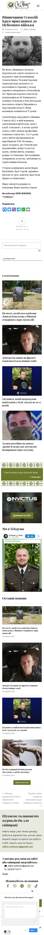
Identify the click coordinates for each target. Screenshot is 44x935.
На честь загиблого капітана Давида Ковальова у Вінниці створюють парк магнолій (19, 316)
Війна (25, 29)
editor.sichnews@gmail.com (21, 866)
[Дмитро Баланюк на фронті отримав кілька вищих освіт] (22, 662)
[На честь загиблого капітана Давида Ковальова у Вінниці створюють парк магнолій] (22, 615)
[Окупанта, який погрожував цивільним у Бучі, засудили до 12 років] (22, 711)
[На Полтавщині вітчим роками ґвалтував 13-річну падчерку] (22, 752)
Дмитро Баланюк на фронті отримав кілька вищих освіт (19, 359)
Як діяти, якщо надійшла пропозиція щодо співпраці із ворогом (32, 798)
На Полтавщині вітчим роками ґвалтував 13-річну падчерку (17, 770)
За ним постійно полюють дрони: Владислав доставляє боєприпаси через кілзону (19, 446)
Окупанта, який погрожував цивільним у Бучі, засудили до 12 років (21, 402)
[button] (38, 6)
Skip (25, 930)
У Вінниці (32, 29)
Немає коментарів (12, 32)
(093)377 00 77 (14, 869)
